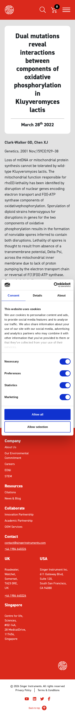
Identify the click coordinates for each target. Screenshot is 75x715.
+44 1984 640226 (15, 549)
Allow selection (37, 426)
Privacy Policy (23, 690)
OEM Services (13, 527)
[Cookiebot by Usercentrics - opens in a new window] (54, 284)
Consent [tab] (13, 295)
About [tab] (61, 295)
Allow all (37, 414)
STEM (8, 476)
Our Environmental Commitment (17, 455)
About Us (10, 447)
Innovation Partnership (19, 514)
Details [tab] (37, 295)
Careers (10, 464)
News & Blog (13, 498)
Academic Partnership (18, 521)
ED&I (8, 470)
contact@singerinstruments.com (21, 543)
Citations (10, 492)
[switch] (65, 373)
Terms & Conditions (49, 690)
